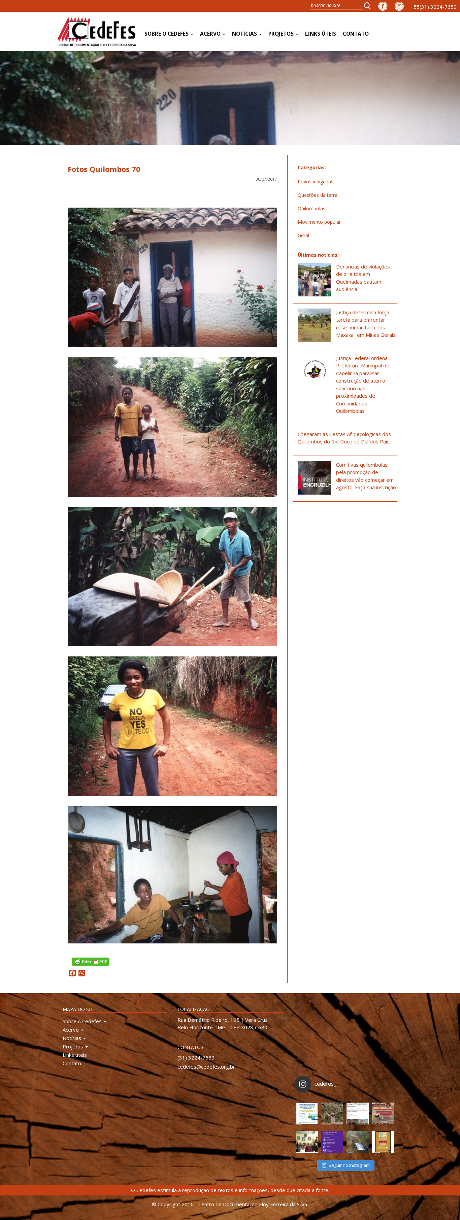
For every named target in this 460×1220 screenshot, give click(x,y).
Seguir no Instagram (349, 1165)
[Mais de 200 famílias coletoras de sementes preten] (332, 1113)
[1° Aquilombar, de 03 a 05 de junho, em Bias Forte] (383, 1113)
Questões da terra (317, 195)
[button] (369, 5)
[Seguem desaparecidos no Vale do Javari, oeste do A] (357, 1113)
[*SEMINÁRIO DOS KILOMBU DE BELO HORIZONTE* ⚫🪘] (383, 1142)
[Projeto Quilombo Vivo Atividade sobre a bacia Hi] (357, 1142)
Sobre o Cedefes (167, 33)
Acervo (211, 33)
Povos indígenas (315, 181)
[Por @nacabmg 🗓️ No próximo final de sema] (307, 1113)
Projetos (281, 33)
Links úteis (320, 33)
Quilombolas (311, 208)
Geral (303, 235)
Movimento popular (319, 222)
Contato (356, 33)
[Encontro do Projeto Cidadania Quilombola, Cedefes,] (307, 1142)
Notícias (245, 33)
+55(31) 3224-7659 (433, 6)
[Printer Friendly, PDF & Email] (90, 961)
